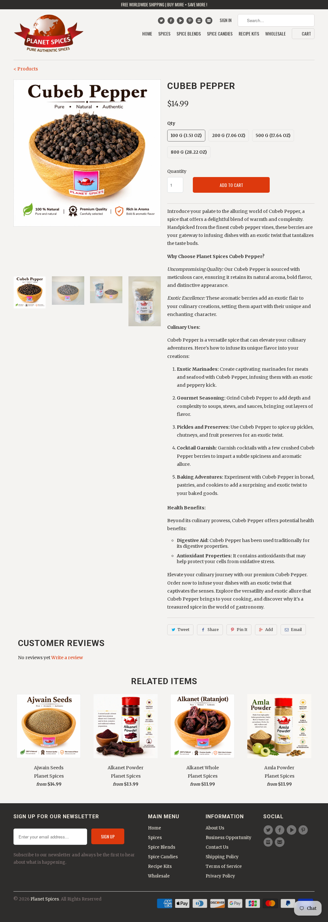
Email (296, 629)
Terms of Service (224, 866)
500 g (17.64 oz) (273, 135)
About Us (215, 828)
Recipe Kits (249, 34)
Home (147, 34)
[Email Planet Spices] (209, 22)
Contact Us (217, 847)
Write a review (67, 657)
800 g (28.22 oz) (189, 152)
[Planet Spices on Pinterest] (190, 22)
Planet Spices (44, 899)
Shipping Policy (222, 857)
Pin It (242, 629)
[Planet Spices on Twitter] (162, 22)
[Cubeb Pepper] (87, 153)
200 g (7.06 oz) (228, 135)
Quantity (176, 171)
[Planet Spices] (48, 34)
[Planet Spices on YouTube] (181, 22)
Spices (164, 34)
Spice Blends (188, 34)
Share (213, 629)
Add (269, 629)
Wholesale (275, 34)
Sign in (226, 20)
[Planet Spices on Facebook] (171, 22)
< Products (25, 69)
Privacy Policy (220, 876)
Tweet (183, 629)
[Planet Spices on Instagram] (200, 22)
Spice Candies (220, 34)
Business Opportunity (228, 837)
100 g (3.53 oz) (186, 135)
